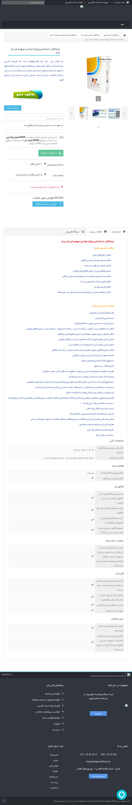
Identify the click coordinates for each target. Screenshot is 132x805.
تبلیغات (56, 723)
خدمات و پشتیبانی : (55, 166)
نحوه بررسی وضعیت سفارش (48, 711)
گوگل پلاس (53, 766)
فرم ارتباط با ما (98, 776)
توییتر (55, 760)
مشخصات (116, 231)
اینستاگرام (53, 777)
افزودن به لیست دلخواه (45, 204)
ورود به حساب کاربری (98, 2)
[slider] (98, 123)
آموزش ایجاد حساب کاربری (48, 705)
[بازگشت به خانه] (124, 35)
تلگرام (55, 771)
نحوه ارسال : (57, 175)
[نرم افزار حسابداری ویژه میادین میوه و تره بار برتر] (84, 113)
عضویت (98, 713)
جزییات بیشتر (12, 107)
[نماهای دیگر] (72, 113)
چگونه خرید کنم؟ (52, 693)
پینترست (54, 782)
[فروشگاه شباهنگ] (66, 12)
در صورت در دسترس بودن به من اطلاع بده (43, 125)
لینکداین (54, 788)
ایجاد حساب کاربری (74, 2)
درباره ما (56, 729)
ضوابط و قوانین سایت (51, 717)
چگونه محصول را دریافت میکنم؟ (46, 699)
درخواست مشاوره (49, 152)
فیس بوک (54, 755)
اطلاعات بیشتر (95, 231)
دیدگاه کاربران (72, 231)
